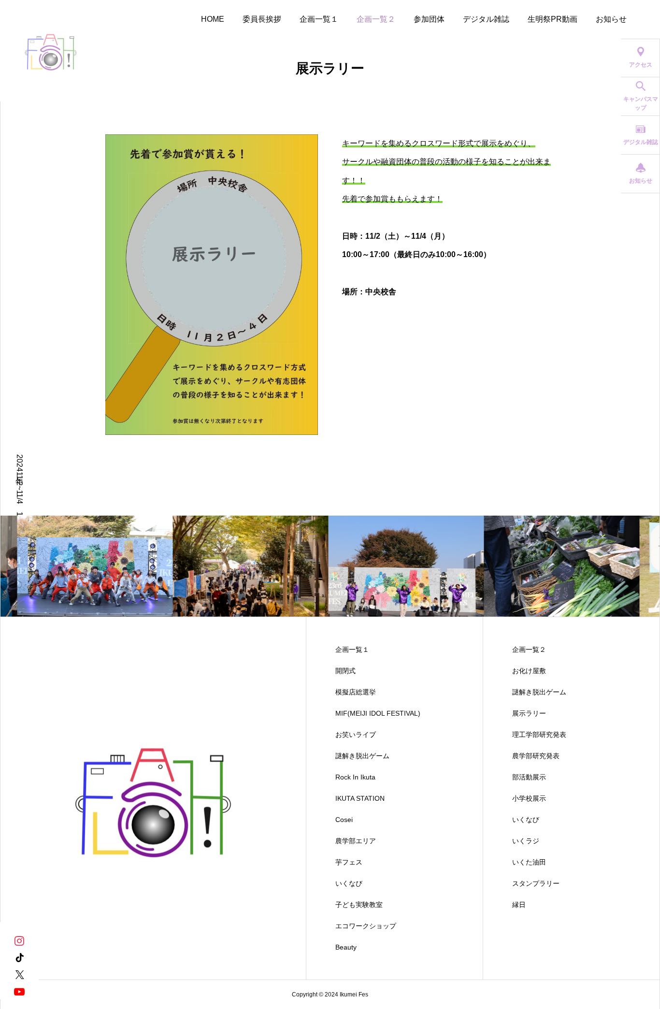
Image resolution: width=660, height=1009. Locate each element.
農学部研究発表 (536, 755)
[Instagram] (19, 940)
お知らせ (611, 19)
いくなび (348, 883)
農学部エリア (355, 840)
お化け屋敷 (529, 670)
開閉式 (345, 670)
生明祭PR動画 (552, 19)
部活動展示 (529, 777)
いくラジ (525, 840)
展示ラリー (529, 713)
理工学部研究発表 (539, 734)
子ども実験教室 (359, 904)
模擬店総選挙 (355, 692)
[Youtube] (19, 990)
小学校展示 (529, 798)
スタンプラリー (536, 883)
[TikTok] (19, 957)
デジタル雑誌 (486, 19)
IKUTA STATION (360, 798)
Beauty (346, 947)
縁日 (519, 904)
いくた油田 (529, 862)
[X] (19, 974)
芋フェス (348, 862)
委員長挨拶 (262, 19)
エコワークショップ (365, 926)
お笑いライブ (355, 734)
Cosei (344, 819)
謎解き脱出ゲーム (362, 755)
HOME (212, 19)
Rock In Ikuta (355, 777)
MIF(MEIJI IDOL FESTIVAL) (377, 713)
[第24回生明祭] (50, 50)
